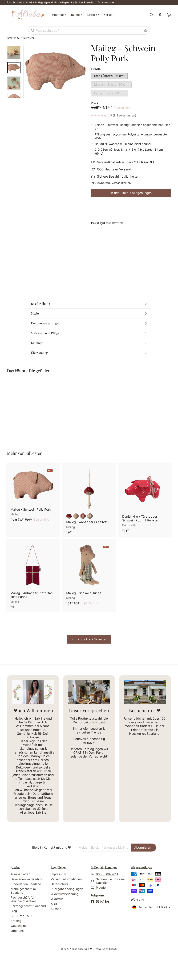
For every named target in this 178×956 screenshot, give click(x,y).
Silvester (28, 38)
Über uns (17, 930)
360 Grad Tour (21, 916)
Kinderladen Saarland (26, 884)
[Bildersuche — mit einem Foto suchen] (146, 30)
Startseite (13, 38)
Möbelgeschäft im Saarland (23, 890)
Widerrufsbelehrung (64, 894)
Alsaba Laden (20, 874)
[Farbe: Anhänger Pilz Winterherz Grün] (90, 516)
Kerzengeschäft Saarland (28, 906)
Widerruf (57, 899)
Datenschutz (59, 884)
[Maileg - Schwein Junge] (89, 573)
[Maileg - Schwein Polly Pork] (131, 241)
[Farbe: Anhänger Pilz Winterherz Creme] (76, 516)
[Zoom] (55, 71)
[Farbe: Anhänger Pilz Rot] (69, 516)
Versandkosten (121, 183)
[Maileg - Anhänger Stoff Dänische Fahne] (33, 575)
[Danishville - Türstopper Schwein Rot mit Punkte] (145, 499)
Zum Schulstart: (16, 2)
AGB (54, 904)
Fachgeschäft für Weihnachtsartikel (23, 899)
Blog (14, 911)
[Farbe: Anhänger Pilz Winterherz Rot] (83, 516)
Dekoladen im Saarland (27, 879)
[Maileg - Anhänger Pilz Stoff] (89, 500)
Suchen (56, 909)
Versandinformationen (66, 879)
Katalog (16, 921)
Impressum (58, 874)
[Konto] (160, 15)
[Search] (33, 30)
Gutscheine (19, 925)
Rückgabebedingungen (67, 889)
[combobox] (89, 30)
